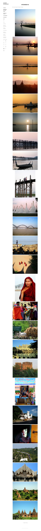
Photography (5, 17)
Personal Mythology (4, 26)
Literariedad (5, 30)
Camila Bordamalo (6, 3)
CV (3, 20)
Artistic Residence (4, 35)
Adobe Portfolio (26, 528)
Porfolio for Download (4, 37)
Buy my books (5, 39)
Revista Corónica (4, 28)
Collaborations (5, 15)
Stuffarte (4, 23)
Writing (4, 11)
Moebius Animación (4, 32)
